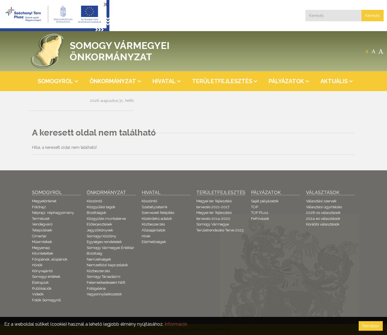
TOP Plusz (259, 213)
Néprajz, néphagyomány (53, 213)
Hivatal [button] (164, 81)
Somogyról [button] (55, 81)
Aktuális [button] (334, 81)
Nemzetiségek (99, 259)
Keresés (372, 15)
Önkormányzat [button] (113, 81)
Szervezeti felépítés (158, 213)
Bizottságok (96, 213)
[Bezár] (105, 4)
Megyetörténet (44, 201)
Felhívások (260, 218)
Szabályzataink (154, 207)
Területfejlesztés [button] (222, 81)
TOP (254, 207)
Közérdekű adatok (157, 218)
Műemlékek (42, 242)
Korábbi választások (322, 224)
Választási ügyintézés (324, 207)
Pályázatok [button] (286, 81)
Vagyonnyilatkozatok (104, 294)
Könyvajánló (42, 271)
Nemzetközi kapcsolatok (107, 265)
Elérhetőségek (154, 242)
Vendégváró (42, 224)
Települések (42, 230)
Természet (41, 218)
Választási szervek (321, 201)
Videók (38, 294)
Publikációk (42, 288)
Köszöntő (94, 201)
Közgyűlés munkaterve (106, 218)
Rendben (370, 326)
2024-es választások (323, 218)
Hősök (37, 265)
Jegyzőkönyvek (100, 230)
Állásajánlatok (153, 230)
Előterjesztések (99, 224)
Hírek (146, 236)
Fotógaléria (96, 288)
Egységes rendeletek (104, 242)
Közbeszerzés (98, 271)
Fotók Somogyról (46, 300)
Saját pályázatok (264, 201)
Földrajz (39, 207)
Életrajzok (40, 282)
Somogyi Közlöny (101, 236)
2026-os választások (323, 213)
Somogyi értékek (46, 276)
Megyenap (41, 248)
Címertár (39, 236)
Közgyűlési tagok (101, 207)
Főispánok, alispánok (49, 259)
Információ (176, 324)
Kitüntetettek (42, 253)
